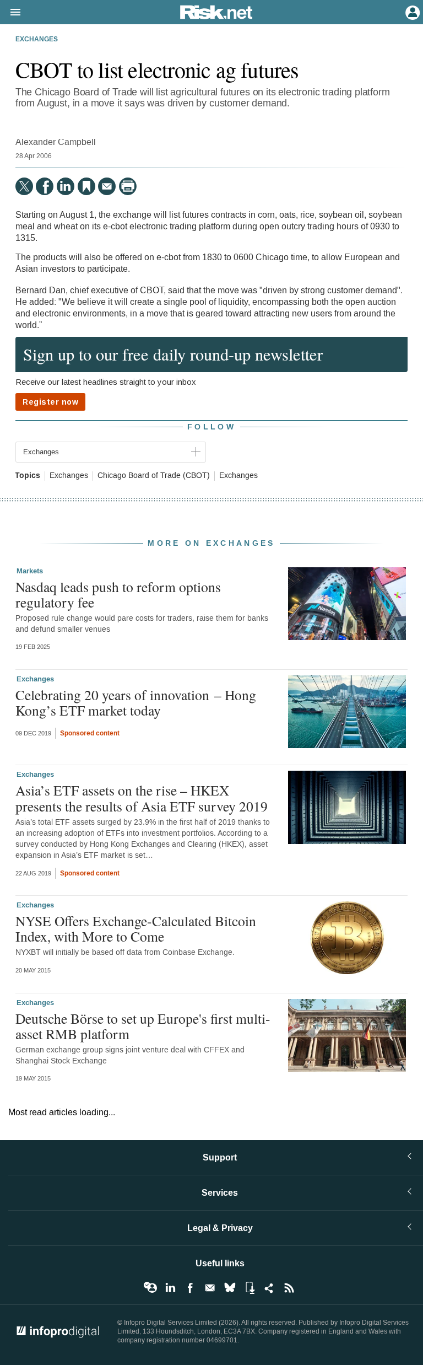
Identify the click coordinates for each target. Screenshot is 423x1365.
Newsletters (209, 1287)
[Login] (411, 12)
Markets (30, 571)
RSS (289, 1287)
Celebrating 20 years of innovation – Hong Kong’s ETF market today (135, 702)
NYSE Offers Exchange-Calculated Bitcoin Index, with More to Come (135, 928)
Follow (211, 427)
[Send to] (107, 186)
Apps (249, 1287)
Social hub (269, 1287)
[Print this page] (128, 186)
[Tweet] (24, 186)
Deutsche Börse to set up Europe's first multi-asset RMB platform (142, 1026)
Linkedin (170, 1287)
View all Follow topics (150, 1287)
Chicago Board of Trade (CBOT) (153, 475)
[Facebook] (44, 186)
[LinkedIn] (65, 186)
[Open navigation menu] (10, 12)
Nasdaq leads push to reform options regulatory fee (118, 594)
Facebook (190, 1287)
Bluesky (229, 1287)
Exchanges (36, 39)
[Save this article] (86, 186)
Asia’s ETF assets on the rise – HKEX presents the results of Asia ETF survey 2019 (141, 797)
